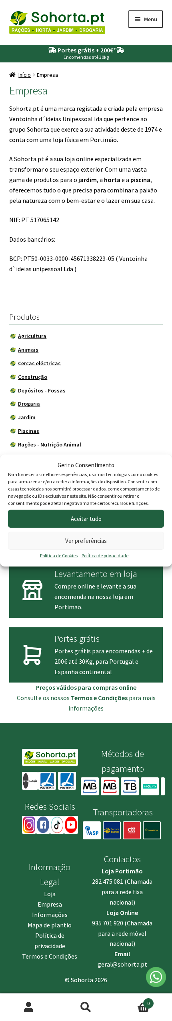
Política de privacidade (105, 556)
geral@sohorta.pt (122, 964)
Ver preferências (86, 541)
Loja (50, 894)
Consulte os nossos (72, 698)
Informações (50, 915)
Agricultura (32, 336)
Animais (28, 349)
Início (24, 74)
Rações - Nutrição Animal (49, 444)
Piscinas (28, 430)
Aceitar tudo (86, 519)
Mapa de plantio (50, 925)
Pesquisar (85, 1007)
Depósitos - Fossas (42, 390)
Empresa (50, 904)
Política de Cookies (59, 556)
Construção (32, 376)
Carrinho (132, 1000)
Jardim (27, 417)
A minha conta (28, 1007)
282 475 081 (107, 881)
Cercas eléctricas (39, 363)
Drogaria (29, 403)
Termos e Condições (49, 956)
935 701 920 (107, 923)
